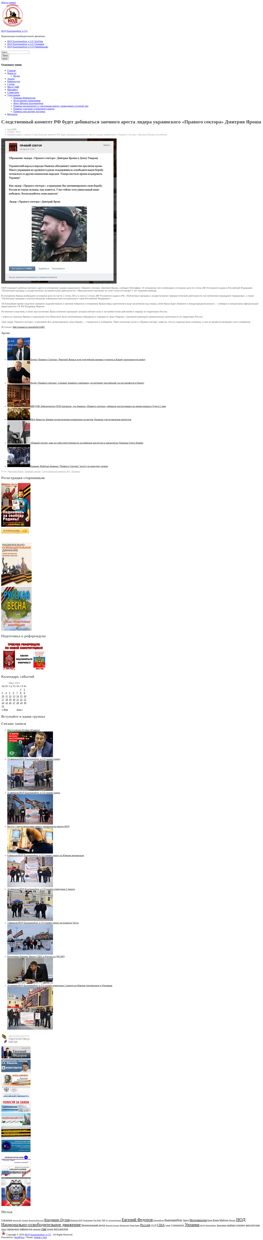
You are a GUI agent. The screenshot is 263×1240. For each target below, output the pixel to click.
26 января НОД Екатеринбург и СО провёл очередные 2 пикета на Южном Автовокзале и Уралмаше (59, 985)
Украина (75, 471)
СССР (153, 1225)
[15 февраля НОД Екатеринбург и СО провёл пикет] (30, 790)
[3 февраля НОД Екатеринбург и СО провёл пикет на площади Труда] (30, 954)
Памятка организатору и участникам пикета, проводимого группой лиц (50, 106)
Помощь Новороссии (24, 98)
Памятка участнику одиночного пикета (33, 108)
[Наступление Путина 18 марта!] (30, 756)
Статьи (11, 84)
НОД (240, 1219)
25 (6, 703)
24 (3, 703)
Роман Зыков (135, 1225)
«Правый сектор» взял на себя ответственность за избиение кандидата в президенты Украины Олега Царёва (86, 443)
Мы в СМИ (13, 87)
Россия (145, 1225)
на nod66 (11, 129)
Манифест (12, 89)
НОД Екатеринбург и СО (14, 31)
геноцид (240, 1225)
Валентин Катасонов (36, 1220)
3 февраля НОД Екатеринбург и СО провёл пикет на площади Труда (43, 923)
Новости (11, 73)
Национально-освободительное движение (41, 1224)
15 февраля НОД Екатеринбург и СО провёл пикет (33, 759)
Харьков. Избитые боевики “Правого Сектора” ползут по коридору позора (69, 466)
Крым (216, 1220)
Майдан (223, 1220)
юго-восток (61, 1229)
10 (3, 696)
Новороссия (124, 1225)
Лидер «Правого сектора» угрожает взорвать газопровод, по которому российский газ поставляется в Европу (87, 383)
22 (21, 699)
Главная (11, 70)
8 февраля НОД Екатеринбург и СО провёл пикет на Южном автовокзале (45, 855)
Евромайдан (158, 1220)
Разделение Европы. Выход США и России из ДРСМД (36, 956)
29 (21, 703)
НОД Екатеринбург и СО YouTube (25, 41)
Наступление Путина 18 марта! (23, 730)
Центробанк (210, 1225)
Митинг (232, 1220)
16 (25, 696)
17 (3, 699)
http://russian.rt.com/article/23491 (29, 327)
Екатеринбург (173, 1220)
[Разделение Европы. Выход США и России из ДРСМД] (30, 982)
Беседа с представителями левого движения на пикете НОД (38, 826)
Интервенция (198, 1220)
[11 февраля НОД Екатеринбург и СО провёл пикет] (30, 823)
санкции (37, 1229)
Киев (209, 1220)
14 (17, 696)
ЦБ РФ (202, 1225)
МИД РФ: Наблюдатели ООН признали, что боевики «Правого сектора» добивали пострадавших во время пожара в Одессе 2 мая (98, 406)
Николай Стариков (112, 1225)
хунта (50, 1229)
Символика (13, 92)
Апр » (19, 709)
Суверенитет (177, 1225)
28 (17, 703)
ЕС (107, 1220)
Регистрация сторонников (26, 100)
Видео (16, 76)
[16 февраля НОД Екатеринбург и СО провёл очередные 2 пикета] (30, 920)
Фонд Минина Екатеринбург (28, 103)
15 (21, 696)
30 (25, 703)
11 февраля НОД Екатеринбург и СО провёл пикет (33, 792)
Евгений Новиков (115, 1220)
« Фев (5, 709)
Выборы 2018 (76, 1220)
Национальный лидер (93, 1225)
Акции (10, 78)
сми (43, 1229)
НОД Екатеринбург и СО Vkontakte (25, 44)
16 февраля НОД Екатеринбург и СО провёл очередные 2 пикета (41, 889)
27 (14, 703)
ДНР (103, 1220)
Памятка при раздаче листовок (29, 111)
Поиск (5, 55)
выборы (231, 1225)
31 (3, 706)
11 (6, 696)
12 (10, 696)
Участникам (13, 95)
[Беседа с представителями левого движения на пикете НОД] (30, 852)
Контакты (12, 114)
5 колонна (6, 1220)
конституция (253, 1225)
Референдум (13, 81)
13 (14, 696)
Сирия (167, 1225)
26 (10, 703)
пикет (4, 1229)
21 (17, 699)
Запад (186, 1220)
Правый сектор (32, 471)
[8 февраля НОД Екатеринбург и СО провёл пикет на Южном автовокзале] (30, 886)
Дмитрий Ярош (15, 471)
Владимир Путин (57, 1220)
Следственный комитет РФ (56, 471)
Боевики (25, 1220)
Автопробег (17, 1220)
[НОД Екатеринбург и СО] (3, 1234)
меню (4, 59)
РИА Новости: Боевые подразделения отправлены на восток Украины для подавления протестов (80, 419)
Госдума (97, 1220)
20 (14, 699)
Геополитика (88, 1220)
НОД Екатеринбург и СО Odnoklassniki (27, 47)
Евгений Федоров (137, 1219)
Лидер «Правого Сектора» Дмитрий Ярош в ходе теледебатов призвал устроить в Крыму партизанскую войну (88, 359)
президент (13, 1229)
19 (10, 699)
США (161, 1225)
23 (25, 699)
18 (6, 699)
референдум (26, 1229)
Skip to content (8, 2)
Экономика (221, 1225)
